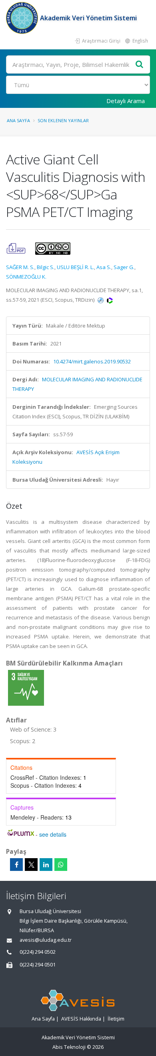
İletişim (116, 1018)
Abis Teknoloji (69, 1047)
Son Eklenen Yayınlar (63, 120)
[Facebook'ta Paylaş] (16, 864)
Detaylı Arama (125, 101)
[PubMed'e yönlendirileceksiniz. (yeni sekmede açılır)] (101, 299)
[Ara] (139, 65)
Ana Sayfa (18, 120)
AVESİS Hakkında (81, 1018)
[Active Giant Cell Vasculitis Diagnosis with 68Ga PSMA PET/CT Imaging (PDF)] (16, 248)
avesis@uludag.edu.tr (46, 940)
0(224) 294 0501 (38, 964)
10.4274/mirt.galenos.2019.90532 (92, 361)
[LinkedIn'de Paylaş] (46, 864)
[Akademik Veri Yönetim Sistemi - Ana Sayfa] (23, 18)
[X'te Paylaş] (31, 864)
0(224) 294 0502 (38, 952)
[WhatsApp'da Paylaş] (60, 864)
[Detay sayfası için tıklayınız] (26, 687)
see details (52, 834)
